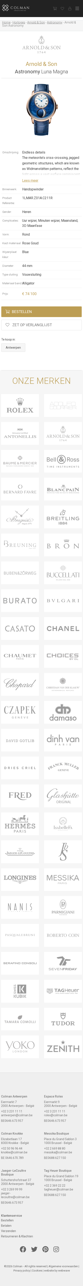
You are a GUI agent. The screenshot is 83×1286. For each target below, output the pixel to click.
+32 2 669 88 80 (54, 1148)
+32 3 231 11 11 (11, 1111)
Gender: (7, 211)
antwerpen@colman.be (17, 1115)
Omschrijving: (10, 152)
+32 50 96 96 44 (11, 1148)
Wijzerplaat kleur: (9, 254)
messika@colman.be (58, 1152)
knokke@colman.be (14, 1152)
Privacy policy (21, 1270)
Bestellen (22, 311)
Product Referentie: (8, 200)
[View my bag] (55, 8)
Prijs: (5, 293)
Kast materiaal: (11, 243)
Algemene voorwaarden (63, 1266)
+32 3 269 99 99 (11, 1189)
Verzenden (8, 1231)
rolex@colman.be (55, 1115)
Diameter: (8, 265)
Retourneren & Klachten (17, 1236)
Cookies (37, 1270)
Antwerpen (13, 347)
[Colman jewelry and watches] (19, 7)
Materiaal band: (12, 283)
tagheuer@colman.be (58, 1189)
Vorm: (5, 234)
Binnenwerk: (9, 189)
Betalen (6, 1225)
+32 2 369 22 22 (54, 1185)
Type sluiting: (10, 274)
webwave (64, 1270)
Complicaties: (10, 220)
